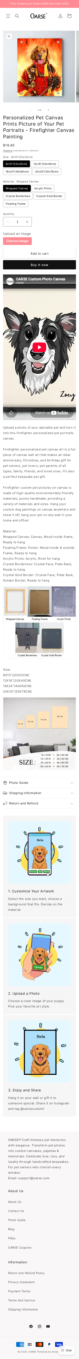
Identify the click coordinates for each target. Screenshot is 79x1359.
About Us (14, 1201)
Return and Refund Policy (26, 1273)
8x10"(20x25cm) (16, 163)
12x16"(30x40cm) (44, 163)
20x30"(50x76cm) (47, 171)
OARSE (32, 1351)
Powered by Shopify (49, 1351)
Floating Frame (16, 203)
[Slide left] (30, 110)
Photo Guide (17, 1220)
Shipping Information (23, 1309)
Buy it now (39, 265)
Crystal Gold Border (49, 196)
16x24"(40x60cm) (17, 171)
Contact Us (16, 1211)
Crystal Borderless (18, 196)
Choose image (17, 241)
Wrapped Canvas (17, 188)
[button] (8, 16)
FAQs (11, 1238)
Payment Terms (19, 1291)
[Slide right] (48, 110)
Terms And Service (21, 1300)
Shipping (7, 150)
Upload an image (17, 234)
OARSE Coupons (20, 1247)
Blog (11, 1229)
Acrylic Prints (43, 188)
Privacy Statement (21, 1282)
